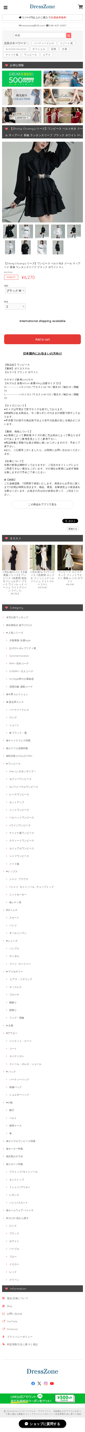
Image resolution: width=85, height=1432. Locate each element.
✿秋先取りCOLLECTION (19, 755)
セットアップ (16, 802)
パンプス (14, 948)
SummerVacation (16, 48)
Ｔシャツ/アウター (19, 1187)
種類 (6, 285)
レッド (13, 1271)
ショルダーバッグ (19, 1094)
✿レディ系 (15, 902)
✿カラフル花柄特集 (17, 748)
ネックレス (15, 987)
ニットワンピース (19, 809)
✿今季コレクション (17, 694)
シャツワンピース (19, 856)
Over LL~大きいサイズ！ (22, 771)
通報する (72, 529)
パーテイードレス (19, 709)
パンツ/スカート (18, 1202)
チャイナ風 (12, 54)
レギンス (14, 1194)
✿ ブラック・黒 (18, 732)
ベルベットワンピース (21, 817)
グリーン (14, 1279)
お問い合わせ (14, 1313)
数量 (6, 301)
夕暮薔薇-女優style (20, 640)
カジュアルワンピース (21, 848)
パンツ (13, 925)
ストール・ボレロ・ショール (25, 1064)
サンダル (14, 956)
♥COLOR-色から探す (17, 1218)
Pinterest (12, 1329)
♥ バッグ (11, 1071)
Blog (9, 1306)
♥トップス (12, 871)
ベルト (13, 1118)
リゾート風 (66, 43)
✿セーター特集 (14, 1148)
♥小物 (9, 1102)
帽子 (11, 1110)
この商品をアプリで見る (42, 504)
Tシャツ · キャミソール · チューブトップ (31, 886)
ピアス (47, 54)
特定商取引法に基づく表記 (22, 1344)
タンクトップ (16, 1179)
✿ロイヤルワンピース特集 (20, 1141)
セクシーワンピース (20, 778)
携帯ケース (15, 1125)
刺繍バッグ (15, 1087)
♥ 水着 (9, 1025)
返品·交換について (17, 1298)
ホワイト (14, 1241)
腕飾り (13, 1002)
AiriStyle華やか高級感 (21, 678)
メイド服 (14, 863)
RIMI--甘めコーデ (19, 663)
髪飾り (13, 1010)
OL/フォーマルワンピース (23, 786)
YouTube (12, 1321)
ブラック (14, 1233)
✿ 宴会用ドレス (15, 701)
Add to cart (42, 339)
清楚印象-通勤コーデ (21, 686)
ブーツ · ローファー (20, 963)
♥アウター (12, 1033)
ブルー (13, 1256)
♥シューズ (12, 940)
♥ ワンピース (13, 763)
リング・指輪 (16, 1017)
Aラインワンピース (20, 825)
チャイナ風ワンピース (21, 832)
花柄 (53, 48)
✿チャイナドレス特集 (18, 740)
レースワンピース (19, 794)
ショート (14, 725)
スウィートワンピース (21, 840)
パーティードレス (44, 43)
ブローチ (14, 994)
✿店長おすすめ (14, 1156)
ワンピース (30, 54)
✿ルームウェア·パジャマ (19, 1210)
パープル (14, 1248)
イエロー (14, 1264)
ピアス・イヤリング (20, 979)
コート (13, 1048)
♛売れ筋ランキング (17, 617)
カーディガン (16, 1056)
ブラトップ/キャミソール (23, 1171)
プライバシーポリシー (20, 1336)
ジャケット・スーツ (20, 1040)
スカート (14, 917)
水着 (64, 48)
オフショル (38, 48)
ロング (13, 717)
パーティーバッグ (19, 1079)
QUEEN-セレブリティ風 (22, 648)
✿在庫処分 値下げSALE (19, 625)
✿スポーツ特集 (14, 1164)
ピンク (13, 1225)
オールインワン (18, 933)
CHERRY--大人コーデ (21, 671)
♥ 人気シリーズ (14, 632)
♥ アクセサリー (14, 971)
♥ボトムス (12, 909)
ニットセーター (18, 894)
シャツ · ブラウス (18, 879)
